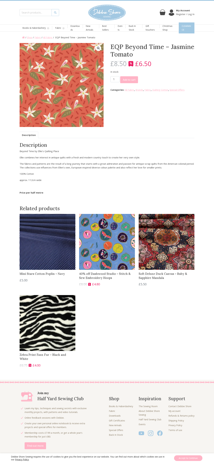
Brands (139, 89)
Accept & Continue (188, 458)
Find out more (35, 445)
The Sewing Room (148, 406)
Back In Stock (132, 27)
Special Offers (177, 89)
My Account (183, 10)
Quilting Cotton (160, 89)
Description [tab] (29, 135)
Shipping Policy (176, 420)
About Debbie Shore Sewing (149, 412)
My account (174, 410)
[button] (98, 48)
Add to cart (129, 79)
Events (120, 27)
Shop (29, 37)
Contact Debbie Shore (179, 406)
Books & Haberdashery (34, 28)
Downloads (75, 27)
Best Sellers (105, 27)
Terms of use (175, 430)
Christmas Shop (167, 27)
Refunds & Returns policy (181, 415)
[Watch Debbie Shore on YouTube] (141, 432)
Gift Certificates (117, 420)
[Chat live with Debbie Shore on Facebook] (160, 432)
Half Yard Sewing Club (150, 419)
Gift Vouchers (150, 27)
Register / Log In (185, 14)
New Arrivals (89, 27)
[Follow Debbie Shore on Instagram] (150, 432)
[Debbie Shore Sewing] (107, 13)
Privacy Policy (175, 425)
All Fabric (47, 37)
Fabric (58, 28)
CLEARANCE (186, 27)
